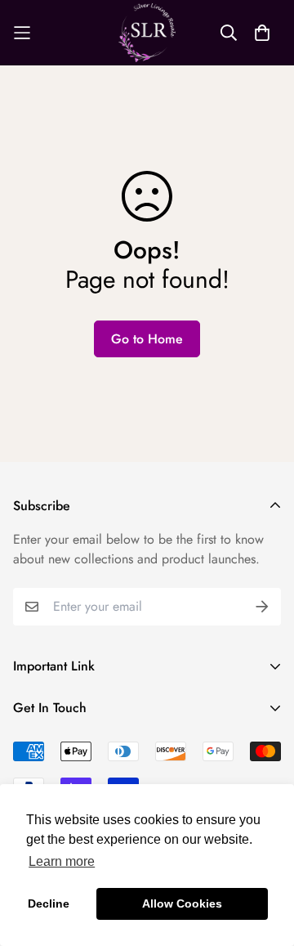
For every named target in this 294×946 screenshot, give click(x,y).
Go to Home (147, 339)
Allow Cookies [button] (182, 903)
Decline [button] (48, 903)
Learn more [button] (62, 861)
